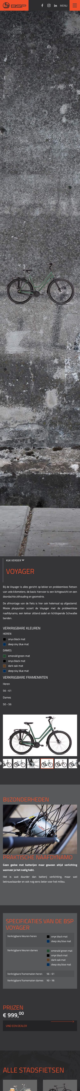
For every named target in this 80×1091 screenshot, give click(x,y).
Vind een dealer (16, 1026)
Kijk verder (14, 560)
